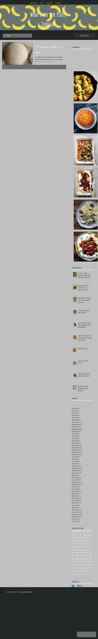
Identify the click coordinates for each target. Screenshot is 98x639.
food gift (83, 550)
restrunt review (75, 565)
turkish (77, 571)
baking (85, 537)
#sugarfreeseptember (77, 531)
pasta (90, 559)
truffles (73, 571)
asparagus (74, 537)
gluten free (88, 550)
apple (81, 534)
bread (73, 540)
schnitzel (90, 565)
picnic (79, 562)
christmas (79, 547)
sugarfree (82, 568)
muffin (86, 556)
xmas (84, 574)
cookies (90, 547)
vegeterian (74, 574)
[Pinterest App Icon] (81, 586)
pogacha (87, 562)
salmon (85, 565)
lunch (82, 556)
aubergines (80, 537)
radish (91, 562)
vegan (81, 571)
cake (88, 540)
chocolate (74, 547)
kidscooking (88, 553)
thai (89, 568)
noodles (90, 556)
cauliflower (74, 543)
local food (77, 556)
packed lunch (79, 559)
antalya (76, 534)
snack (73, 568)
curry (76, 550)
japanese (82, 553)
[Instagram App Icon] (78, 586)
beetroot (90, 537)
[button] (94, 19)
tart (86, 568)
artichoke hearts (87, 534)
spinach (77, 568)
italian (77, 553)
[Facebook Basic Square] (73, 586)
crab (73, 550)
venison (80, 574)
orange (73, 559)
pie (83, 562)
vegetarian (86, 571)
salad (81, 565)
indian (73, 553)
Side (73, 534)
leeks (73, 556)
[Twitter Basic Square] (76, 586)
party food (85, 559)
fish (79, 550)
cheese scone (81, 543)
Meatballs (88, 531)
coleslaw (85, 547)
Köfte (84, 531)
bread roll (78, 540)
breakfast (83, 540)
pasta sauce (74, 562)
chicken (87, 543)
